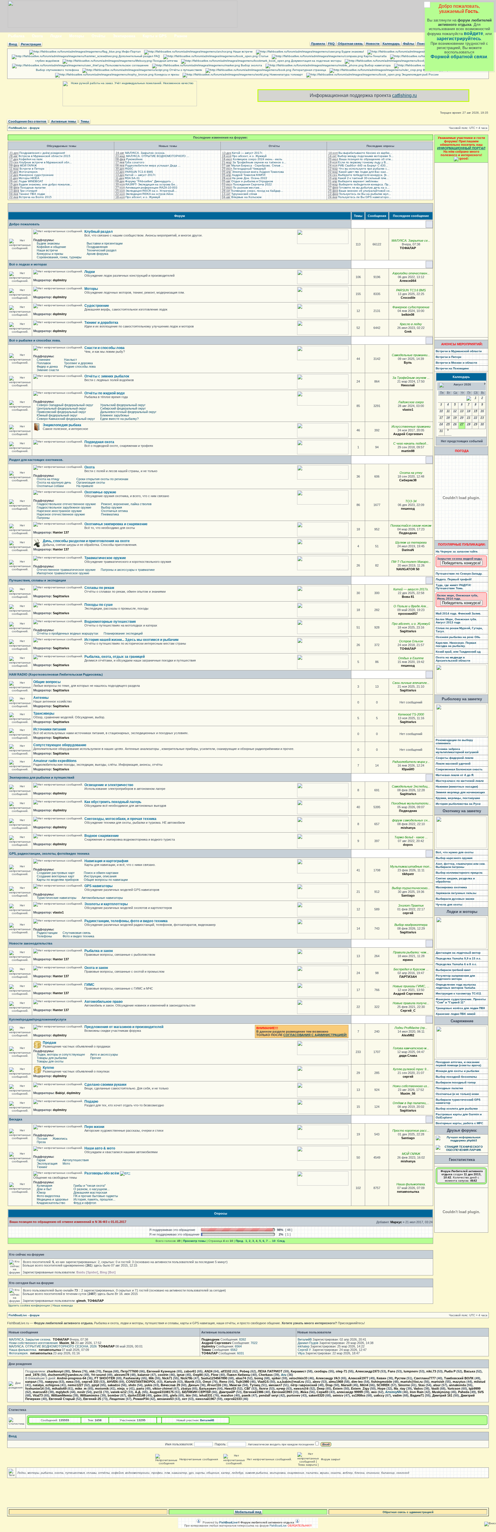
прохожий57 (408, 613)
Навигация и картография (106, 861)
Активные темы (63, 121)
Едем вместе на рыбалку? (119, 418)
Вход (13, 44)
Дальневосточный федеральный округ (128, 412)
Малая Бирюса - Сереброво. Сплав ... (257, 165)
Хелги (263, 1388)
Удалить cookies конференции (29, 1305)
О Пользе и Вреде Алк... (411, 606)
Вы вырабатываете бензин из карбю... (365, 152)
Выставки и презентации (105, 243)
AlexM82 (408, 1035)
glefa (173, 1395)
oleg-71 (341, 1371)
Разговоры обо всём (102, 1173)
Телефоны (44, 936)
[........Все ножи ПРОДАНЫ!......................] (418, 1093)
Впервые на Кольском (246, 197)
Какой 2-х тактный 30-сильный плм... (363, 178)
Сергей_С (408, 1010)
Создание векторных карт (55, 876)
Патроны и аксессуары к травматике (128, 569)
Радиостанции (47, 932)
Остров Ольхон (411, 641)
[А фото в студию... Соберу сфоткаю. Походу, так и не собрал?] (418, 508)
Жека (304, 1392)
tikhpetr (408, 874)
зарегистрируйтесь (459, 38)
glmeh (81, 1300)
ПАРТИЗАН (408, 976)
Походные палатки (33, 187)
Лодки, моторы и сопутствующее (61, 1054)
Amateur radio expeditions (55, 761)
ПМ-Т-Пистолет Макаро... (411, 561)
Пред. (240, 1240)
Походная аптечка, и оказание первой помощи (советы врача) (458, 1063)
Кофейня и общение (51, 247)
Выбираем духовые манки (455, 898)
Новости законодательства (30, 943)
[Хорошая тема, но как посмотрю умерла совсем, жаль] (417, 314)
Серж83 (322, 1392)
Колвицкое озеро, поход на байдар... (257, 190)
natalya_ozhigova (46, 1385)
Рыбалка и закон (98, 951)
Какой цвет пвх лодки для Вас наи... (363, 171)
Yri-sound (98, 1374)
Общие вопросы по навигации (106, 879)
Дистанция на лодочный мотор (458, 952)
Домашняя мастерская (90, 1192)
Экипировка (124, 36)
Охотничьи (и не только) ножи (457, 1093)
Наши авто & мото (99, 1148)
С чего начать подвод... (411, 443)
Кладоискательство (51, 1203)
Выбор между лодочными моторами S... (366, 156)
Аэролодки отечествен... (411, 273)
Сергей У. (304, 1349)
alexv (316, 1381)
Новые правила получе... (411, 1003)
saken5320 (316, 1395)
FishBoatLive (278, 1525)
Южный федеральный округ (57, 415)
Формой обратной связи (459, 56)
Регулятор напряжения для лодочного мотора (455, 977)
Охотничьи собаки (50, 486)
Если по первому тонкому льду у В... (363, 162)
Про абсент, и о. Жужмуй (142, 197)
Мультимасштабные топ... (411, 866)
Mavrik (189, 1381)
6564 (238, 1346)
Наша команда (63, 1305)
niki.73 (431, 1371)
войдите (473, 33)
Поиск (422, 43)
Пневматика (110, 514)
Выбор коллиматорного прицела (459, 872)
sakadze (114, 1385)
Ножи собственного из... (411, 1086)
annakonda (457, 1385)
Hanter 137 (61, 532)
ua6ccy (379, 1395)
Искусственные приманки (411, 426)
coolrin (163, 1374)
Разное (180, 36)
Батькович (207, 1388)
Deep (321, 1388)
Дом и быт (44, 1189)
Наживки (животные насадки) (457, 786)
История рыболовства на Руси (458, 803)
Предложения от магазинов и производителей (123, 1027)
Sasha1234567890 (214, 1378)
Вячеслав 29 (170, 1385)
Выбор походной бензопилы (456, 1076)
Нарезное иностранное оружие (59, 511)
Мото (66, 1163)
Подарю (91, 1101)
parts (140, 1388)
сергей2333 (233, 1399)
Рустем (400, 1378)
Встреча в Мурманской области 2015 (44, 156)
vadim (397, 1395)
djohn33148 (136, 1395)
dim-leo (357, 1381)
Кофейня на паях (30, 159)
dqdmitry (60, 280)
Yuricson (453, 1388)
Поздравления (97, 247)
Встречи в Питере (32, 168)
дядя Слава (408, 1055)
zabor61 (190, 1371)
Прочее (95, 1058)
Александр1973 (367, 1371)
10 (274, 1240)
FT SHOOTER (104, 1378)
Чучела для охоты (449, 904)
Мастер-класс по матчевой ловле (460, 780)
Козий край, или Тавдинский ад (458, 651)
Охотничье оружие (100, 492)
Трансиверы (43, 713)
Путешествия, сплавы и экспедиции (37, 580)
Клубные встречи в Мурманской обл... (45, 162)
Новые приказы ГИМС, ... (411, 986)
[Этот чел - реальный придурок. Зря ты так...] (426, 993)
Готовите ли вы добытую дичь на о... (364, 187)
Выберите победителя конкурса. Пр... (365, 184)
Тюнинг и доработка (101, 323)
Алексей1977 (358, 1378)
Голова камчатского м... (411, 1048)
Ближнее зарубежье (114, 415)
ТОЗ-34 (410, 501)
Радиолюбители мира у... (411, 761)
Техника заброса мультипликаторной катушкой (457, 750)
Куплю (48, 1068)
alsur (437, 1385)
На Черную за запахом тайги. (457, 551)
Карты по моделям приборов (58, 879)
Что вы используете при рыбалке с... (364, 168)
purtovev (293, 1395)
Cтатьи (263, 56)
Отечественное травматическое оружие (66, 569)
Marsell (346, 1385)
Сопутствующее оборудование (59, 745)
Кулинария (44, 1185)
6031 (240, 1353)
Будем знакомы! (352, 51)
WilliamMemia (61, 1395)
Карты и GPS (155, 36)
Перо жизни (94, 1127)
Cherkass (266, 1374)
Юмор (41, 1192)
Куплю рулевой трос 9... (411, 1069)
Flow (214, 1374)
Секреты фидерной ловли (454, 757)
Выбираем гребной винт (453, 969)
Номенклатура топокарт (286, 74)
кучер (280, 1388)
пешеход (408, 508)
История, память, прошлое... (94, 1199)
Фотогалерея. (28, 171)
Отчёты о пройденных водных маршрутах (67, 633)
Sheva (76, 1371)
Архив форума (97, 253)
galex (158, 1395)
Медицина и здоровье (52, 1199)
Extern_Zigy (360, 1388)
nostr (81, 1392)
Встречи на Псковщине (452, 368)
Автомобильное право (103, 1002)
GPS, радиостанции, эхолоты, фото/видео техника (49, 853)
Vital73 (38, 1395)
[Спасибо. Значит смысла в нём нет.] (418, 895)
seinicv (338, 1395)
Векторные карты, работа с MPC (459, 1123)
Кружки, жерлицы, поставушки (458, 798)
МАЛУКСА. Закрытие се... (411, 240)
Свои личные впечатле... (410, 682)
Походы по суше (98, 605)
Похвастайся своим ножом (410, 525)
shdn (132, 1385)
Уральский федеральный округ (123, 405)
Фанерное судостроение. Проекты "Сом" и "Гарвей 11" (461, 1001)
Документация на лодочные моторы (315, 60)
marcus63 (40, 1392)
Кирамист (298, 1371)
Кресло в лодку (411, 324)
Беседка (15, 1119)
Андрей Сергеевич (408, 434)
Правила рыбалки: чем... (411, 952)
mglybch (62, 1392)
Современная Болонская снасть (459, 769)
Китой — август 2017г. (140, 175)
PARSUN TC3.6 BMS (139, 171)
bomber (113, 1395)
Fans (391, 1371)
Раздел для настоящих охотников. (36, 459)
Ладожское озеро (411, 402)
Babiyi (60, 1093)
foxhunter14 (34, 1388)
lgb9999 (474, 1388)
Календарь (391, 43)
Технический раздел (101, 250)
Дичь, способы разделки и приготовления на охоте (86, 541)
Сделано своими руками (105, 1085)
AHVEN (112, 1381)
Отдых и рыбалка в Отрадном (252, 181)
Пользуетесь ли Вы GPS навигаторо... (364, 197)
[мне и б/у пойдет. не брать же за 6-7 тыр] (416, 1076)
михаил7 (275, 1385)
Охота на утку (411, 472)
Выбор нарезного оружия (454, 858)
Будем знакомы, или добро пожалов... (45, 184)
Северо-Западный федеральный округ (65, 405)
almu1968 (336, 1381)
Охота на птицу (48, 479)
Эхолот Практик (411, 905)
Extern (338, 1388)
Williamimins (89, 1395)
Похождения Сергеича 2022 (252, 184)
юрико (408, 959)
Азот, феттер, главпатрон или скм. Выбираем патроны (460, 865)
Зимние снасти (48, 370)
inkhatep (303, 1346)
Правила (318, 43)
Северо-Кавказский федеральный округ (66, 418)
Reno (223, 1381)
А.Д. (138, 1392)
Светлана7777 (425, 1378)
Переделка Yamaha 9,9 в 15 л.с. (458, 958)
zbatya (186, 1388)
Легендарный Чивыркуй (249, 168)
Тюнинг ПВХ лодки (32, 193)
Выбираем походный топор (456, 1082)
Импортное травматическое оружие (63, 573)
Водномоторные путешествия (110, 622)
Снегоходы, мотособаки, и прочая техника (120, 819)
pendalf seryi (268, 1395)
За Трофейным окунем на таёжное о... (259, 162)
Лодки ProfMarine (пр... (410, 1027)
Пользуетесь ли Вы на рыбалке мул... (365, 193)
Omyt (207, 1381)
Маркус (396, 1222)
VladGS (263, 1381)
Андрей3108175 (162, 1392)
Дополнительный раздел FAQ (139, 56)
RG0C (129, 168)
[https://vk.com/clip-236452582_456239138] (422, 1191)
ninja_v (122, 1388)
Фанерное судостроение (440, 69)
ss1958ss (358, 1395)
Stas (421, 1385)
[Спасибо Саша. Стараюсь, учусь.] (419, 794)
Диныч (193, 1385)
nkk (92, 1371)
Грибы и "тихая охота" (89, 1185)
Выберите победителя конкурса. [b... (363, 175)
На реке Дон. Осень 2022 (249, 178)
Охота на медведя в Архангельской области (453, 659)
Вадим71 (417, 1395)
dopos (408, 844)
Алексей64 (408, 280)
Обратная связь (350, 43)
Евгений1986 (253, 1392)
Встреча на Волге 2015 (35, 197)
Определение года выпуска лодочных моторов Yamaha (456, 986)
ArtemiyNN (393, 1392)
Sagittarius (61, 596)
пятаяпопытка (408, 1191)
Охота (37, 36)
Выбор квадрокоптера (410, 924)
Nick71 (167, 1378)
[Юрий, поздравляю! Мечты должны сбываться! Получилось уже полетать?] (419, 932)
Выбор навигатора (377, 65)
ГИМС (89, 985)
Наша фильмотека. (411, 1184)
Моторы (76, 36)
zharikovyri (55, 1371)
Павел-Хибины (238, 1374)
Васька (469, 1371)
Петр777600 (129, 1371)
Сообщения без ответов (27, 121)
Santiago (408, 895)
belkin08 (408, 314)
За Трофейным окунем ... (411, 377)
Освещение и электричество (108, 785)
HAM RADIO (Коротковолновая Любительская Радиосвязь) (56, 674)
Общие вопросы (47, 682)
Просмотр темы (194, 1240)
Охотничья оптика (114, 511)
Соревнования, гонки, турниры (59, 257)
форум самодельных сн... (411, 820)
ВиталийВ (305, 1339)
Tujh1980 (242, 1381)
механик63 (165, 1399)
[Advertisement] (461, 250)
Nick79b (187, 1378)
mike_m (81, 1388)
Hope (381, 1388)
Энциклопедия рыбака (62, 425)
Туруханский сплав (244, 193)
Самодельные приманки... (411, 355)
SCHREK (383, 1385)
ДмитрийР (227, 1392)
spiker (276, 1378)
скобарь (321, 1371)
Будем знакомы (48, 243)
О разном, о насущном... (91, 1189)
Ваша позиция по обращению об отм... (366, 159)
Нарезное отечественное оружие (61, 514)
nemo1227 (75, 1385)
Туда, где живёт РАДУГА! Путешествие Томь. (453, 586)
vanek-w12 (119, 1392)
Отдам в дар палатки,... (411, 1103)
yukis (148, 1385)
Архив (459, 51)
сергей (408, 913)
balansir (143, 1374)
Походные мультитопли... (411, 803)
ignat (181, 1374)
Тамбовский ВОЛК (459, 1378)
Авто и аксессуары (104, 1054)
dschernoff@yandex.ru (65, 1374)
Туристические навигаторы (56, 897)
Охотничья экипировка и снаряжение (116, 524)
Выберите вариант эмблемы (358, 181)
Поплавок (44, 363)
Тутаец (255, 1385)
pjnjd (95, 1385)
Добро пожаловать (24, 224)
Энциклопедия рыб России (420, 74)
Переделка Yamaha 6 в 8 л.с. (456, 964)
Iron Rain (417, 1392)
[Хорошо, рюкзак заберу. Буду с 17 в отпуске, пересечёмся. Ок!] (419, 1110)
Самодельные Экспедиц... (411, 786)
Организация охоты (90, 482)
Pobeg (244, 1371)
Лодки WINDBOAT (31, 181)
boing (258, 1378)
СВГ (247, 1388)
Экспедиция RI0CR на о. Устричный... (151, 190)
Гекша (107, 1371)
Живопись (60, 1138)
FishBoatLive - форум (24, 127)
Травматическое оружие (105, 558)
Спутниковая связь (77, 932)
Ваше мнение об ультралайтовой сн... (365, 190)
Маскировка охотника (451, 887)
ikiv (188, 1395)
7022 (254, 1343)
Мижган (235, 1385)
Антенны (41, 698)
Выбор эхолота (251, 65)
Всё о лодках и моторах (28, 264)
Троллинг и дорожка (78, 363)
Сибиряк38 (407, 480)
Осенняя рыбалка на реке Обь (458, 637)
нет (184, 1399)
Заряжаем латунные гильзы (456, 893)
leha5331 (205, 1395)
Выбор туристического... (411, 888)
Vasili (435, 1388)
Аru (283, 1374)
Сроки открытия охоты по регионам (102, 479)
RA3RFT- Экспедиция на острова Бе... (151, 184)
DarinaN (408, 550)
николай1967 (205, 1399)
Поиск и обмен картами (101, 872)
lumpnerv (411, 1371)
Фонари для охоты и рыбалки (457, 1071)
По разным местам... (247, 187)
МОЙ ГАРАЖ (28, 165)
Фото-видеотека (48, 1196)
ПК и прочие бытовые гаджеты (95, 1196)
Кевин (381, 1378)
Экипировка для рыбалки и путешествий (41, 777)
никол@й (301, 1388)
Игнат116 (214, 1385)
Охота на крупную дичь (54, 482)
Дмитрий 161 (442, 1395)
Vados (418, 1388)
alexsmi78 (121, 1374)
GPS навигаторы (98, 886)
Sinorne (404, 1385)
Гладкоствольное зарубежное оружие (64, 507)
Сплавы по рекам (99, 588)
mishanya (408, 827)
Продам (49, 1043)
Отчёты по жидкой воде (104, 393)
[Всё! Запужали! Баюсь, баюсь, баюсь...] (426, 434)
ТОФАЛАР (408, 248)
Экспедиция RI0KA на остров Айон (149, 193)
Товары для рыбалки (52, 1058)
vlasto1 (407, 409)
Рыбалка (16, 36)
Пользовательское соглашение (126, 65)
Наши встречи (242, 51)
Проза (41, 1142)
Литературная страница (308, 69)
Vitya (301, 1353)
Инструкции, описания (100, 876)
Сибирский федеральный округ (123, 408)
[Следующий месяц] (484, 383)
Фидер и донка (47, 366)
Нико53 (230, 1388)
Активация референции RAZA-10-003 (151, 187)
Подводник (408, 533)
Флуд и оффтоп (84, 1203)
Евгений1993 (282, 1392)
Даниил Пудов (308, 1343)
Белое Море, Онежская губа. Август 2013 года (456, 621)
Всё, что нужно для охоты (455, 852)
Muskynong (441, 1392)
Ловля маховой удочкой (453, 763)
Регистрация (31, 44)
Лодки (56, 36)
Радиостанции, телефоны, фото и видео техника (126, 921)
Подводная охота (99, 442)
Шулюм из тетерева (411, 542)
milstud (479, 1381)
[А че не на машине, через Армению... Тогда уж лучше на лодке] (418, 665)
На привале (84, 486)
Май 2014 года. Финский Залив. (458, 613)
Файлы (408, 43)
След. (281, 1240)
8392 (242, 1339)
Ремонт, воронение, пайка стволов (126, 504)
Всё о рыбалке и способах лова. (35, 340)
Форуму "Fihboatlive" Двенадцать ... (149, 181)
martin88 (407, 451)
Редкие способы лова (80, 366)
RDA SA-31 (132, 178)
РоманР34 (141, 1399)
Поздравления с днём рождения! (42, 152)
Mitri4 (364, 1385)
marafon (227, 1395)
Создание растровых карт (56, 872)
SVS (481, 1392)
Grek (408, 331)
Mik (151, 1378)
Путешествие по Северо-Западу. (459, 573)
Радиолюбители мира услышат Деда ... (153, 165)
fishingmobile (381, 1381)
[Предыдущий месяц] (468, 399)
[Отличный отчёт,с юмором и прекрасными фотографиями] (417, 596)
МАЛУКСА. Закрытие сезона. (145, 152)
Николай (408, 385)
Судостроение (96, 306)
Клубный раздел (98, 232)
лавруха (51, 1381)
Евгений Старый (62, 1399)
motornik (102, 1388)
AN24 (208, 1371)
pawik (246, 1395)
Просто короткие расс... (410, 1130)
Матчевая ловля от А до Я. (455, 775)
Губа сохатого (134, 162)
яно (374, 1392)
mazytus (459, 1381)
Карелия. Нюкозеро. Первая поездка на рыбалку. (456, 644)
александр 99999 (350, 1392)
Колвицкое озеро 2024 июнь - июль (257, 159)
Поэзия (42, 1138)
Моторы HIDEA (29, 178)
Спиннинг (44, 359)
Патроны (43, 517)
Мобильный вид (248, 1512)
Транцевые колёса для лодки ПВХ (460, 1008)
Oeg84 (198, 1374)
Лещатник (117, 1399)
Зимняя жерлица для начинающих (460, 792)
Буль (408, 362)
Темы (85, 121)
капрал (30, 1381)
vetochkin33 (298, 1378)
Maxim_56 (407, 1093)
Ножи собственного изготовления (33, 1343)
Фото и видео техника (78, 936)
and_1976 (32, 1374)
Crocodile (408, 297)
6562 (233, 1349)
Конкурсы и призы (166, 74)
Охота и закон (96, 968)
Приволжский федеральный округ (61, 412)
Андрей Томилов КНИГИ (248, 175)
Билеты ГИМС (448, 60)
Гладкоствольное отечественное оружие (66, 504)
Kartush (170, 1381)
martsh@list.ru (411, 1381)
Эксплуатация (47, 1163)
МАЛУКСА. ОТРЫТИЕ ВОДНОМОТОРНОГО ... (157, 156)
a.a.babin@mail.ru (290, 1381)
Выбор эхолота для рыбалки (457, 1108)
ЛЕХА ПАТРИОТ (270, 1371)
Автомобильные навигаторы (102, 897)
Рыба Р (450, 1371)
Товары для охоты (50, 1061)
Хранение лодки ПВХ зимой (455, 1013)
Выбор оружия (111, 507)
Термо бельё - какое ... (411, 837)
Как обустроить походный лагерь (112, 802)
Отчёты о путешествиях (185, 69)
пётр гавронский (303, 1385)
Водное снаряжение (101, 836)
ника (69, 1381)
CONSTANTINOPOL (141, 1381)
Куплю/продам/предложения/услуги (37, 1019)
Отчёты (98, 36)
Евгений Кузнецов (161, 1371)
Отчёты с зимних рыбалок (106, 376)
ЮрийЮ (408, 769)
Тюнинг (42, 1167)
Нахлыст (70, 359)
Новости (372, 43)
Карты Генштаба (375, 56)
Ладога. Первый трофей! (454, 579)
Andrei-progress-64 (71, 1378)
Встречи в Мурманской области (459, 351)
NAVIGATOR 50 (407, 569)
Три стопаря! (28, 190)
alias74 (241, 1378)
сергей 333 (90, 1381)
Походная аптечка (165, 60)
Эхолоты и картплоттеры (106, 904)
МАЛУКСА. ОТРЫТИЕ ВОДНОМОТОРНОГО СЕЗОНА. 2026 (53, 1346)
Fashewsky (131, 1378)
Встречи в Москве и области (456, 362)
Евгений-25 (92, 1399)
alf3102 (226, 1371)
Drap (329, 1385)
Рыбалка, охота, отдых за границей (114, 657)
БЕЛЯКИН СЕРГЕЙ (196, 1392)
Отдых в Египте (411, 658)
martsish (437, 1381)
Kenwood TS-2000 (411, 714)
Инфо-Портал (131, 51)
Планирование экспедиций (123, 633)
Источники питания (49, 729)
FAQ (331, 43)
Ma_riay (399, 1388)
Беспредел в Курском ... (411, 969)
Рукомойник (134, 159)
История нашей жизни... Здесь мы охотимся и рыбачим (131, 640)
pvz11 (98, 1392)
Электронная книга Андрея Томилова (258, 171)
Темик (206, 1349)
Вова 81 (408, 596)
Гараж (41, 1160)
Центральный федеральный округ (61, 408)
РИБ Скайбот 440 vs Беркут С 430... (363, 165)
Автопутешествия (76, 1160)
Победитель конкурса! (461, 563)
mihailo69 (59, 1388)
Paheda (463, 1392)
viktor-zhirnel (162, 1388)
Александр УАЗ (328, 1378)
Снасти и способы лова (104, 348)
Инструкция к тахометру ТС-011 (458, 993)
